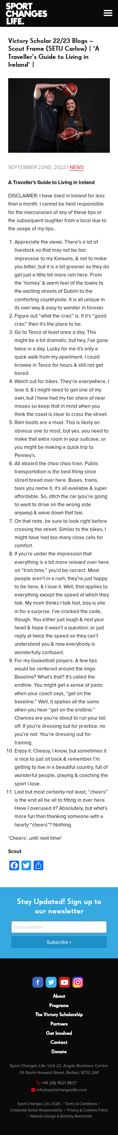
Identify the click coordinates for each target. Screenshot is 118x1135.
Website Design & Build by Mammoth (61, 1116)
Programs (59, 1005)
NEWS (77, 167)
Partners (59, 1024)
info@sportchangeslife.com (62, 1089)
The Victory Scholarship (59, 1014)
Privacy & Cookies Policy (87, 1110)
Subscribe (58, 942)
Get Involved (59, 1033)
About (59, 996)
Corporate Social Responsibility (36, 1110)
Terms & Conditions (81, 1103)
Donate (59, 1052)
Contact (59, 1042)
